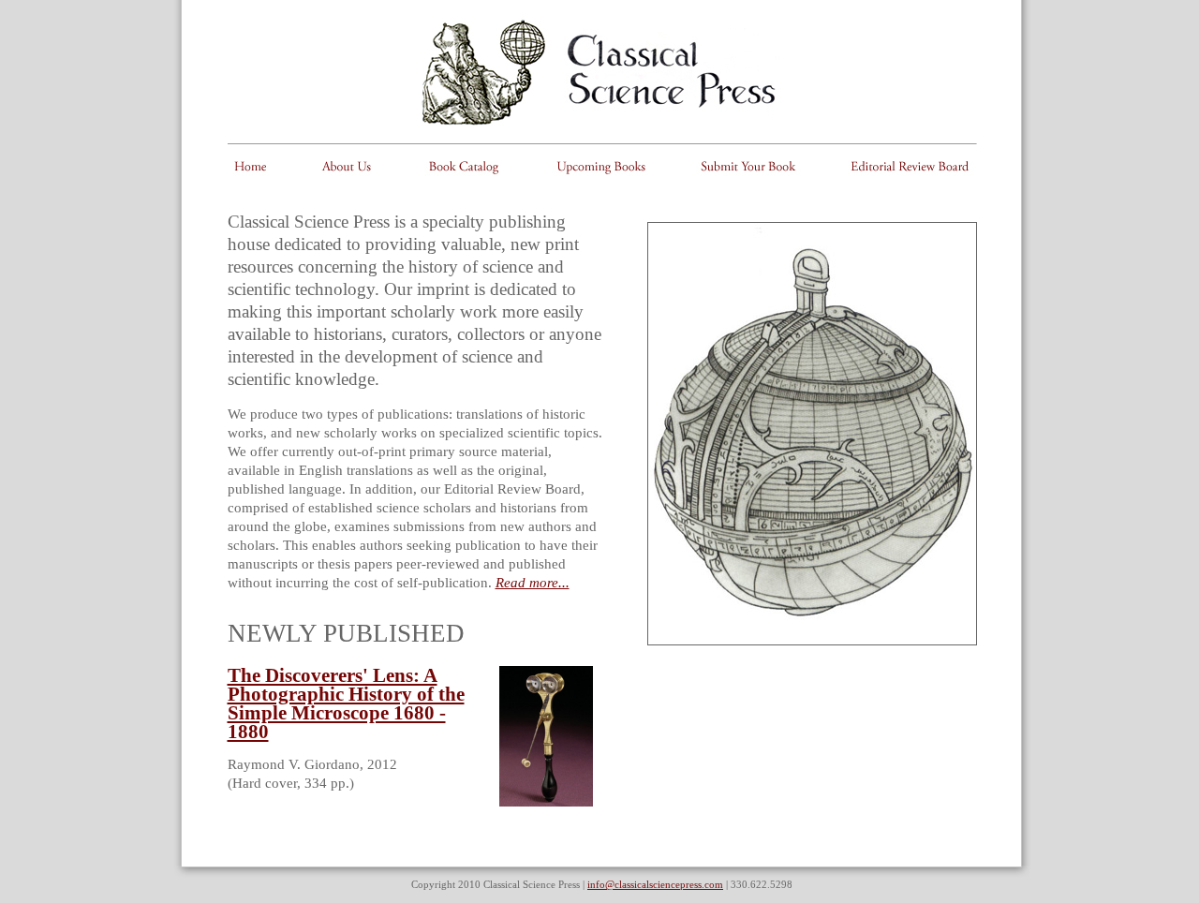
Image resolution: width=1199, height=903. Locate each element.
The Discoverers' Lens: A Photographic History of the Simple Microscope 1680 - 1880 (346, 703)
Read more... (533, 582)
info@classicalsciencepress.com (655, 884)
